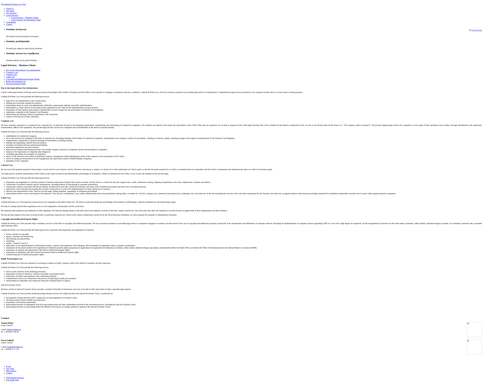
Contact (9, 24)
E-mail (16, 380)
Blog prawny (11, 371)
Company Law (12, 72)
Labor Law (10, 77)
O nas (8, 366)
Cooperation (11, 22)
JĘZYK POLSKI (476, 30)
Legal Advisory (12, 15)
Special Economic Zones (16, 84)
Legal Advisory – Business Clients (24, 18)
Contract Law (11, 75)
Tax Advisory (11, 13)
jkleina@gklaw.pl (14, 329)
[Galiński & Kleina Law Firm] (13, 4)
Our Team (10, 11)
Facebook (20, 378)
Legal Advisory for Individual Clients (26, 20)
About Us (10, 9)
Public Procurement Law (16, 81)
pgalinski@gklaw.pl (15, 347)
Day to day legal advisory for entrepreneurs (23, 70)
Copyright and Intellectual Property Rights (23, 79)
